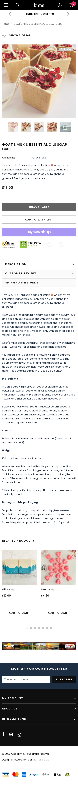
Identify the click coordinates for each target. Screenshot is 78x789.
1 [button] (27, 628)
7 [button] (51, 628)
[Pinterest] (11, 734)
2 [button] (31, 628)
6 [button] (47, 628)
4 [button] (39, 628)
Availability (8, 157)
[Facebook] (3, 734)
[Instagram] (19, 734)
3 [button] (35, 628)
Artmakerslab (41, 759)
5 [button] (43, 628)
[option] (39, 14)
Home (5, 24)
